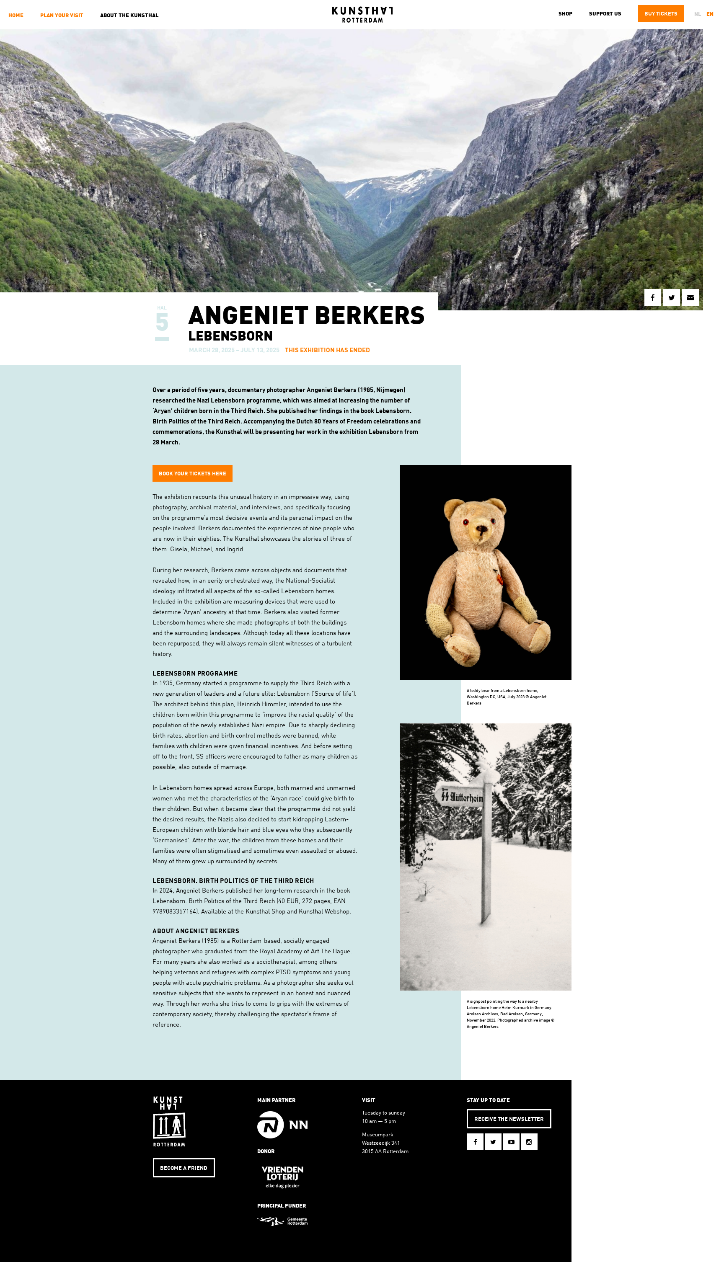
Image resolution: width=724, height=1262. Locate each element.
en (710, 14)
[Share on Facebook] (652, 297)
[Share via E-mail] (690, 297)
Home (15, 15)
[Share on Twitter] (671, 297)
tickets (660, 14)
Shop (565, 14)
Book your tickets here (192, 474)
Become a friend (183, 1168)
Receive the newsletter (509, 1119)
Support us (605, 14)
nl (697, 14)
